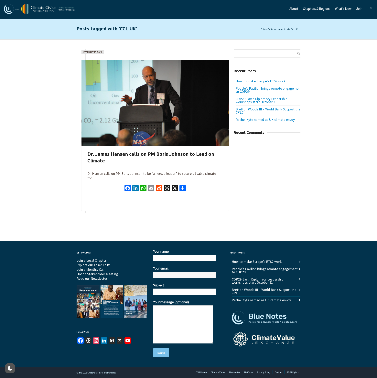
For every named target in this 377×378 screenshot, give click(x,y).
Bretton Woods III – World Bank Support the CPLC (268, 111)
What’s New (343, 8)
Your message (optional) (171, 302)
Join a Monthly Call (90, 269)
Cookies (278, 372)
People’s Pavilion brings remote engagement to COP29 (269, 90)
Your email (160, 268)
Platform (248, 372)
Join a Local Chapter (91, 260)
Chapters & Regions (316, 8)
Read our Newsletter (92, 278)
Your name (161, 251)
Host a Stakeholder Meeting (97, 274)
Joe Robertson (103, 167)
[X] (175, 188)
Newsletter (234, 372)
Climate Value (218, 372)
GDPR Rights (292, 372)
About (293, 8)
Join (359, 8)
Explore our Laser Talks (94, 265)
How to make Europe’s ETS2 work (261, 81)
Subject (158, 285)
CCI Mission (201, 372)
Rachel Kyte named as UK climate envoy (265, 119)
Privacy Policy (264, 372)
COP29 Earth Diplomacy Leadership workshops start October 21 (261, 100)
